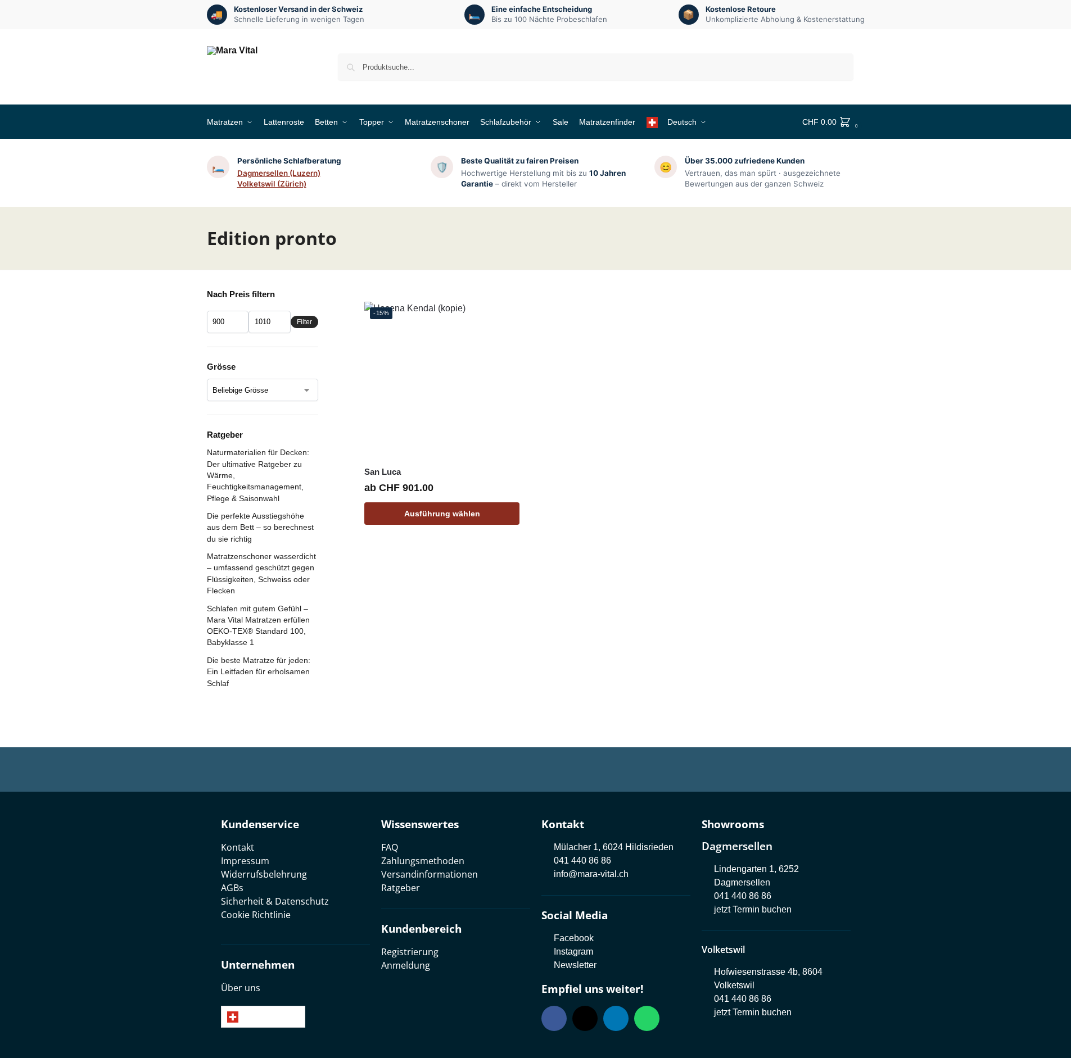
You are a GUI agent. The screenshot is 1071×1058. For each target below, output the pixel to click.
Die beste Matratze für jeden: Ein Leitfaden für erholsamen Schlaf (258, 672)
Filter (304, 322)
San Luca (382, 471)
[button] (833, 122)
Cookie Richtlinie (256, 915)
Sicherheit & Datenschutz (275, 901)
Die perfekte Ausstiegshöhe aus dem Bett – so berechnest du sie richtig (260, 527)
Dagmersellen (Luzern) (278, 173)
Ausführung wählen (442, 513)
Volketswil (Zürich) (271, 183)
